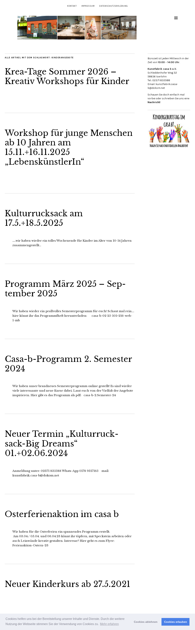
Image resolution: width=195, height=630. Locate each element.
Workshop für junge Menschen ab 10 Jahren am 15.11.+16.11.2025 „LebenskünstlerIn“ (69, 147)
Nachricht (154, 102)
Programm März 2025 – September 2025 (65, 288)
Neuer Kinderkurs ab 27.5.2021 (67, 584)
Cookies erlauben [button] (175, 621)
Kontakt (72, 6)
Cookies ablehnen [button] (145, 621)
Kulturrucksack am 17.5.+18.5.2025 (44, 218)
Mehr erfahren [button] (109, 624)
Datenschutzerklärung (113, 6)
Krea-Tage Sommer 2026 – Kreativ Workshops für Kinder (67, 76)
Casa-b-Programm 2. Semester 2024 (68, 364)
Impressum (88, 6)
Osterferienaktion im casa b (62, 514)
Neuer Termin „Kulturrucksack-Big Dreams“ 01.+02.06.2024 (61, 443)
